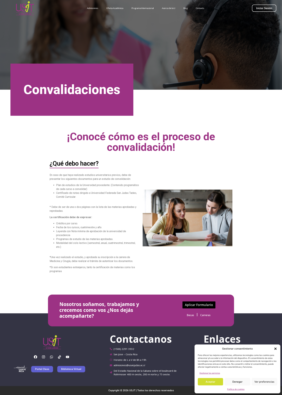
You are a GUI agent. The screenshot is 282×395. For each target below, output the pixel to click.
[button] (275, 348)
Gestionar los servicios (209, 373)
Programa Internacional (143, 8)
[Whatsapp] (51, 357)
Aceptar (210, 381)
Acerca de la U (168, 8)
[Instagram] (43, 357)
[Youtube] (67, 357)
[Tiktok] (59, 357)
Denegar (237, 381)
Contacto (200, 8)
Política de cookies (235, 389)
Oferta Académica (114, 8)
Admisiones (92, 8)
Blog (185, 8)
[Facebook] (35, 357)
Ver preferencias (264, 381)
